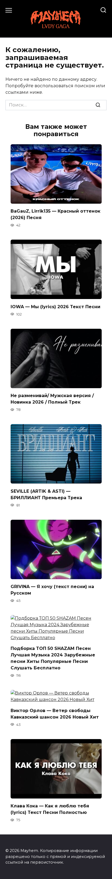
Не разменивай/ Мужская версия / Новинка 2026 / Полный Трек (52, 399)
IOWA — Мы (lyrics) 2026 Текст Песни (55, 306)
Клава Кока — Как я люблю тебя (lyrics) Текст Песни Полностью (50, 809)
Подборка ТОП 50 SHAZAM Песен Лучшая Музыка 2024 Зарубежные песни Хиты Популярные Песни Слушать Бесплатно (53, 658)
